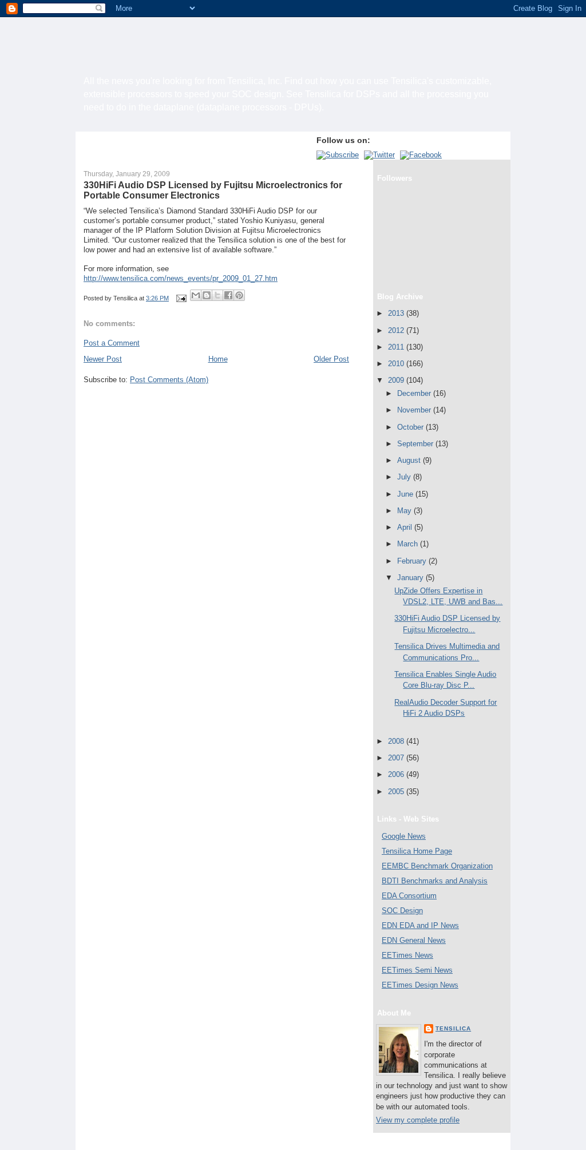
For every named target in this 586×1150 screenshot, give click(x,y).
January (411, 577)
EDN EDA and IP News (420, 925)
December (415, 393)
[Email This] (195, 295)
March (408, 544)
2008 (397, 741)
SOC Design (402, 910)
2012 (397, 330)
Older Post (331, 359)
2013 (397, 313)
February (413, 561)
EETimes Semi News (417, 970)
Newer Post (103, 359)
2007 (397, 758)
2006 (397, 774)
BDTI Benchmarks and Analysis (435, 881)
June (406, 494)
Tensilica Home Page (417, 851)
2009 (397, 380)
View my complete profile (418, 1120)
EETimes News (407, 955)
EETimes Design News (420, 985)
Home (218, 359)
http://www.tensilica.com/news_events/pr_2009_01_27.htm (181, 278)
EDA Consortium (409, 895)
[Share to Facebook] (228, 295)
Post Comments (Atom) (169, 379)
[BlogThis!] (206, 295)
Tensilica (453, 1028)
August (410, 460)
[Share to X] (217, 295)
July (405, 477)
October (411, 427)
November (415, 410)
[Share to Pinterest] (239, 295)
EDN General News (414, 940)
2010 (397, 363)
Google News (404, 836)
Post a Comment (112, 343)
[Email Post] (181, 298)
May (405, 510)
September (416, 443)
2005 (397, 791)
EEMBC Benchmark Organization (437, 866)
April (405, 527)
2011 (397, 347)
